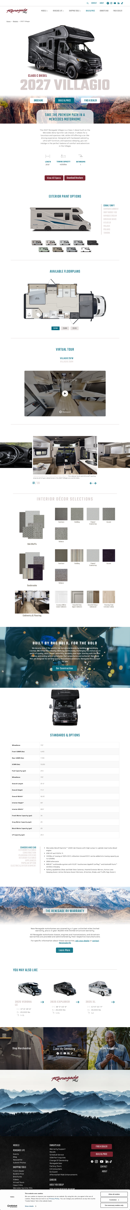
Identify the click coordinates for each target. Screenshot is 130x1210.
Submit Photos (19, 1163)
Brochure (38, 100)
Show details (29, 1206)
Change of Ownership (59, 1161)
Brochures (17, 1177)
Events (16, 1154)
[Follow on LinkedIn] (118, 3)
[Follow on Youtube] (114, 3)
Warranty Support (57, 1149)
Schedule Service (57, 1155)
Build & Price (90, 11)
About (102, 3)
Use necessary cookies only (114, 1205)
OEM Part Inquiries (58, 1158)
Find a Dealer (117, 11)
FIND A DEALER (101, 1147)
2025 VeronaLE (23, 1003)
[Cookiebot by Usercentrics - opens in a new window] (12, 1206)
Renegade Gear (56, 1164)
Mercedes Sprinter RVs (22, 1188)
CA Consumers (56, 1169)
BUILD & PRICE (101, 1154)
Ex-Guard (53, 1172)
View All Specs (54, 178)
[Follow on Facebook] (108, 3)
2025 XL (91, 1002)
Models (43, 11)
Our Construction (64, 668)
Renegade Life (57, 11)
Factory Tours (55, 1166)
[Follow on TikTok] (122, 3)
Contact (94, 3)
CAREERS (53, 1180)
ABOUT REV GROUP (57, 1185)
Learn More (64, 950)
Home (8, 21)
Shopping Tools (74, 11)
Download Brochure (75, 178)
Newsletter (17, 1160)
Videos (16, 1180)
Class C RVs (18, 1185)
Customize (113, 1200)
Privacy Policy (54, 1198)
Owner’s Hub (104, 11)
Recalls (53, 1152)
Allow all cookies (114, 1194)
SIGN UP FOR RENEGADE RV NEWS (62, 1189)
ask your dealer (82, 940)
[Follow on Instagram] (111, 3)
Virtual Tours (18, 1183)
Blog (15, 1157)
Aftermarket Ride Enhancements (63, 1175)
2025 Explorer (60, 1002)
